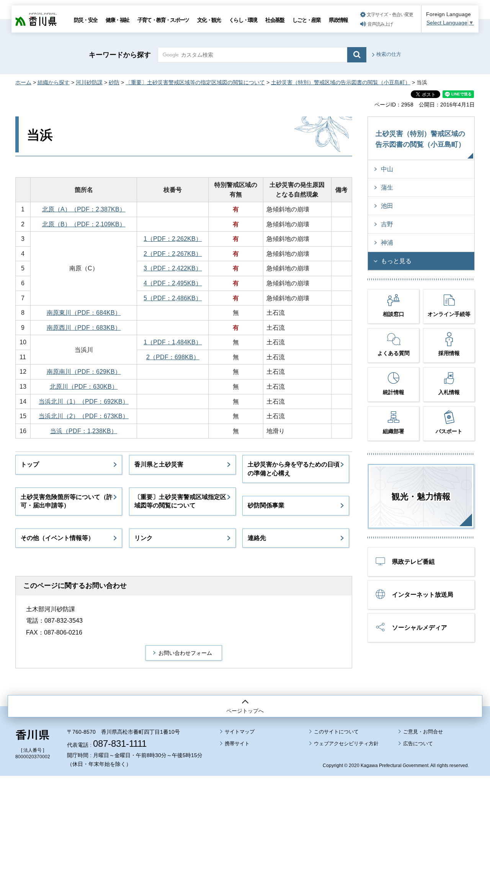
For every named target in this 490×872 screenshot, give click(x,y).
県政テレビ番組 (413, 561)
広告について (418, 743)
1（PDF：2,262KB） (173, 239)
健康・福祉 (117, 20)
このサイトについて (336, 732)
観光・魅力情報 (421, 496)
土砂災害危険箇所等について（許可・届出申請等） (67, 501)
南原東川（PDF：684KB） (84, 312)
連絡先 (257, 538)
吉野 (387, 224)
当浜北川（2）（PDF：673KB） (84, 416)
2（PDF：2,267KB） (173, 253)
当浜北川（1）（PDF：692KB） (84, 401)
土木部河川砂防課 (50, 609)
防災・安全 (85, 20)
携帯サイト (237, 743)
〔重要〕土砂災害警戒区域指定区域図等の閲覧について (180, 501)
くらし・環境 (243, 20)
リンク (143, 538)
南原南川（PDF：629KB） (84, 371)
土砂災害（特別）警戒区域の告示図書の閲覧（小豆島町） (340, 82)
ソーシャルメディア (419, 627)
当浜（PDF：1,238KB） (83, 431)
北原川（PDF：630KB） (84, 386)
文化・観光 (208, 20)
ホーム (23, 82)
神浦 (387, 242)
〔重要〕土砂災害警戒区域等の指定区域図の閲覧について (195, 82)
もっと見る (396, 261)
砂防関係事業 (266, 505)
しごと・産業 (306, 20)
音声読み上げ (380, 24)
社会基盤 (274, 20)
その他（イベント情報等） (57, 538)
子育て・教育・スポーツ (163, 20)
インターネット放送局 (422, 594)
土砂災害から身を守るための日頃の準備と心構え (294, 468)
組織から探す (54, 82)
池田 (387, 206)
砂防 (114, 82)
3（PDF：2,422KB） (173, 268)
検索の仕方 (388, 54)
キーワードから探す (120, 55)
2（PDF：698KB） (172, 357)
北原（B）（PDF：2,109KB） (84, 224)
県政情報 (338, 20)
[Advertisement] (245, 802)
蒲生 (387, 187)
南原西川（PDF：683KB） (84, 327)
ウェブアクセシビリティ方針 (346, 743)
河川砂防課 (89, 82)
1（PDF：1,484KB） (173, 342)
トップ (30, 464)
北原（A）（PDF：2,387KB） (84, 209)
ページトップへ (245, 711)
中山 (387, 169)
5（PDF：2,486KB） (173, 298)
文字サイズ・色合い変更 (390, 14)
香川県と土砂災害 (158, 464)
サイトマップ (240, 732)
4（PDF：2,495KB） (173, 283)
